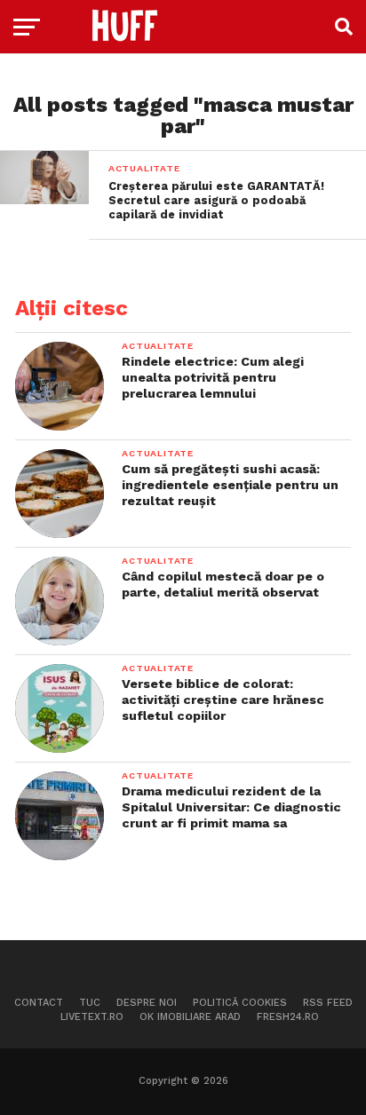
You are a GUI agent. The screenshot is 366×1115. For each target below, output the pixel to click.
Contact (38, 1002)
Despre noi (146, 1002)
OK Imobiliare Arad (190, 1017)
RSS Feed (328, 1002)
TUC (89, 1002)
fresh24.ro (288, 1017)
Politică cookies (240, 1002)
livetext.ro (91, 1017)
